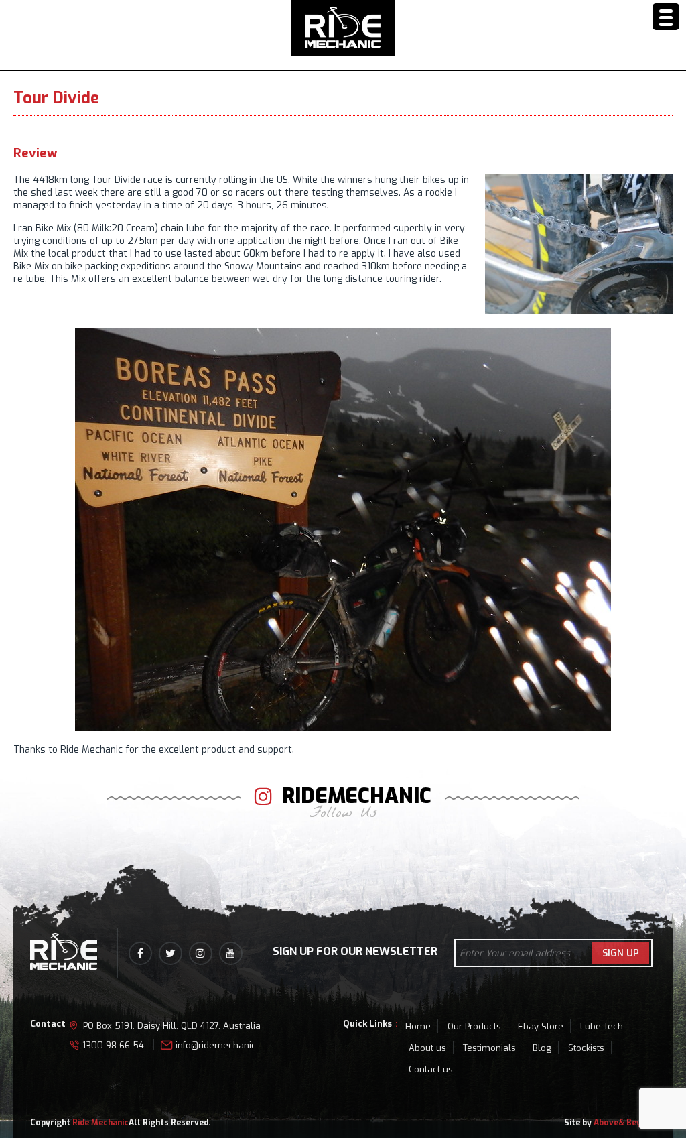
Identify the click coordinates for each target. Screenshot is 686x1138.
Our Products (474, 1026)
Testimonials (489, 1048)
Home (418, 1026)
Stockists (586, 1048)
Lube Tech (601, 1026)
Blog (542, 1048)
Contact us (431, 1069)
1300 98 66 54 (113, 1045)
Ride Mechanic (100, 1122)
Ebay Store (540, 1026)
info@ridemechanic (216, 1045)
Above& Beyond (625, 1122)
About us (427, 1048)
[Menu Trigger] (666, 16)
